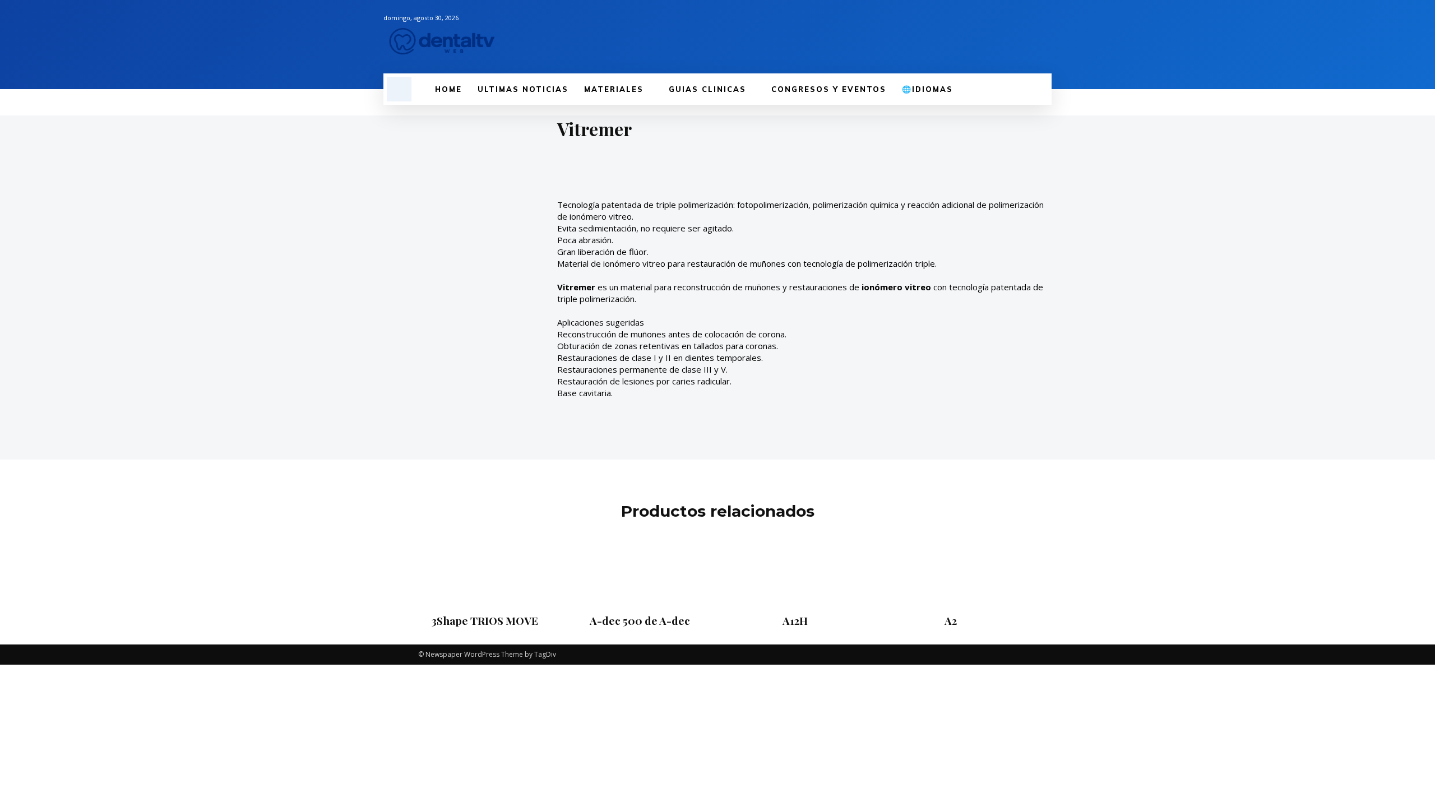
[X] (1026, 37)
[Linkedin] (1006, 37)
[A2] (950, 567)
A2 (951, 620)
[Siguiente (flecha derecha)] (1415, 403)
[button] (399, 89)
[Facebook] (987, 37)
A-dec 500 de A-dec (640, 620)
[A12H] (795, 567)
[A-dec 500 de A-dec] (639, 567)
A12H (795, 620)
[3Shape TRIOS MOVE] (484, 567)
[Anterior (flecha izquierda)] (19, 403)
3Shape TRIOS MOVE (485, 620)
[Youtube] (1045, 37)
